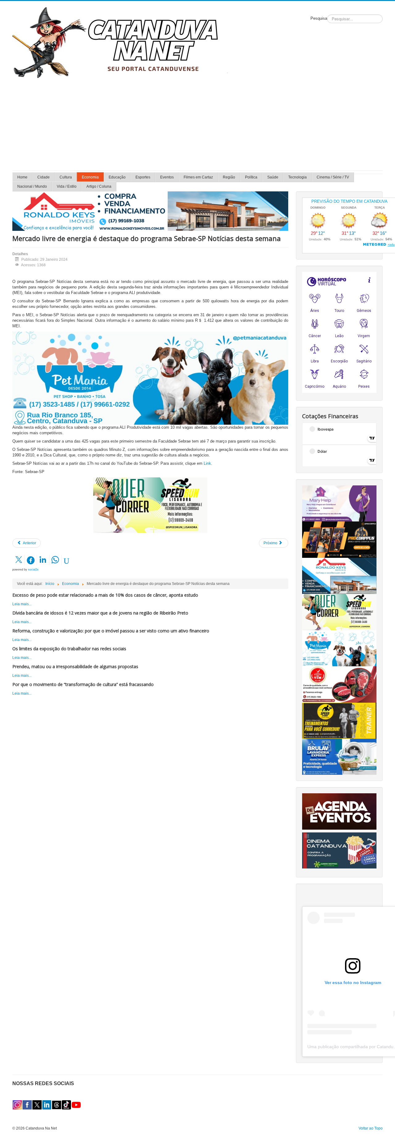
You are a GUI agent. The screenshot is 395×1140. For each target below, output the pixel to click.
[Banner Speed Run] (150, 505)
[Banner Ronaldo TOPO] (150, 211)
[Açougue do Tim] (339, 684)
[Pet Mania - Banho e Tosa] (339, 648)
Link (207, 463)
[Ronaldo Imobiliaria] (339, 576)
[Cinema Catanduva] (339, 850)
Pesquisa (318, 18)
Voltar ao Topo (371, 1128)
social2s (33, 569)
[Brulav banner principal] (339, 756)
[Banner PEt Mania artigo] (150, 378)
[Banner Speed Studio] (339, 720)
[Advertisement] (197, 124)
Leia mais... (21, 604)
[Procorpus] (339, 539)
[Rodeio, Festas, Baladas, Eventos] (339, 811)
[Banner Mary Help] (339, 503)
